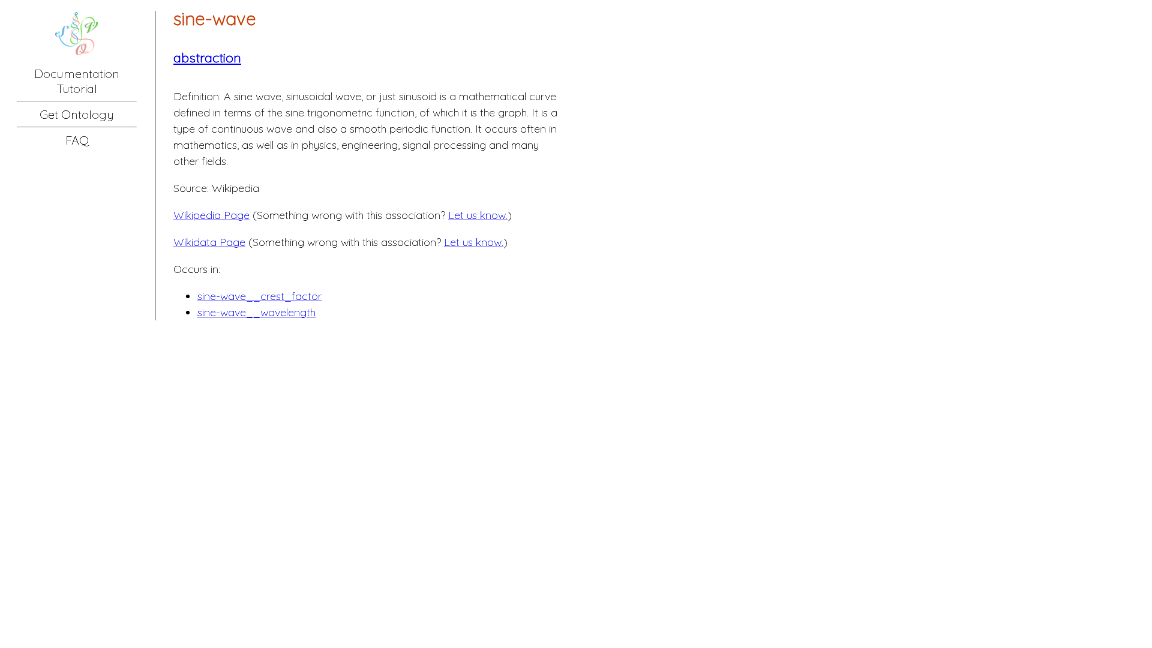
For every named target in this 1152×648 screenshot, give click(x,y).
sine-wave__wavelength (256, 312)
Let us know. (478, 215)
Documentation (76, 73)
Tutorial (77, 88)
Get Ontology (77, 114)
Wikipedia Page (211, 215)
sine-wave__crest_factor (259, 296)
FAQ (77, 140)
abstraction (207, 57)
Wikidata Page (209, 242)
